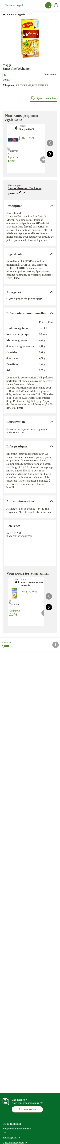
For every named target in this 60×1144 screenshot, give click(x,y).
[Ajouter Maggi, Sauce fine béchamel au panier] (55, 645)
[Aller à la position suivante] (50, 153)
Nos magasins (11, 1137)
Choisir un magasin (14, 5)
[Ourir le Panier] (56, 5)
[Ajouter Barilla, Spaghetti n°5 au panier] (43, 159)
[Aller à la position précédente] (50, 142)
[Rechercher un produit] (48, 5)
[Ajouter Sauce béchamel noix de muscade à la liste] (17, 581)
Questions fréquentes (15, 1142)
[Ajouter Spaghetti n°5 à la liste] (15, 128)
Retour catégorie (16, 14)
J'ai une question (27, 1109)
